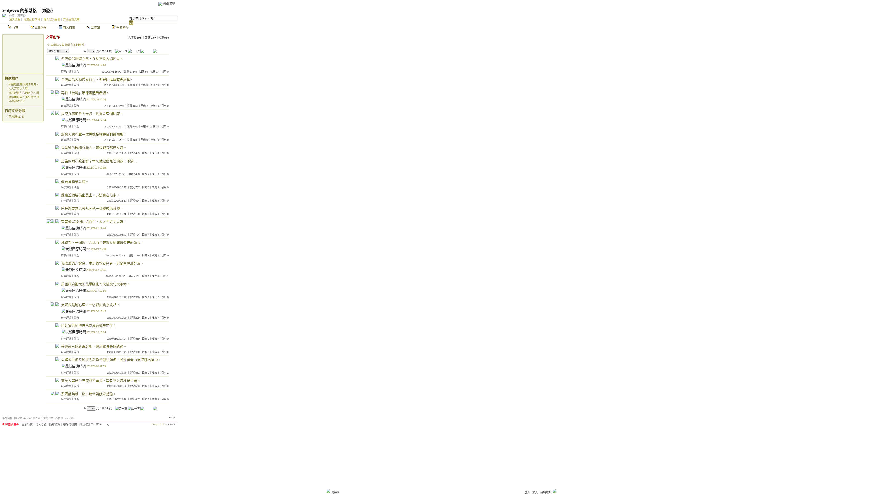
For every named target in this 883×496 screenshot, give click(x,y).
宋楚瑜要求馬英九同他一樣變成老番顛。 (92, 208)
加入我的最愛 (52, 19)
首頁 (15, 27)
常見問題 (40, 424)
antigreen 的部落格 (19, 10)
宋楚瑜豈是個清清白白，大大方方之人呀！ (94, 222)
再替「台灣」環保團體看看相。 (85, 93)
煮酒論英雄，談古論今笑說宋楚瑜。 (88, 394)
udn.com (170, 424)
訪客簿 (95, 27)
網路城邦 (169, 3)
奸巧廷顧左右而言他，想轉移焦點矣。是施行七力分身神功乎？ (24, 97)
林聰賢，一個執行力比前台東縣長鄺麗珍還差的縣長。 (102, 243)
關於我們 (27, 424)
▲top (172, 417)
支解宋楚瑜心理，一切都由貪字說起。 (90, 305)
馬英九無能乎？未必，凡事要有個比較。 (92, 114)
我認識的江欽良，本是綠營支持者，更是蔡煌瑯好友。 (102, 263)
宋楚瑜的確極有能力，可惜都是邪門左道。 (94, 148)
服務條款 (54, 424)
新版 (47, 10)
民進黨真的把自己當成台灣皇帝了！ (88, 326)
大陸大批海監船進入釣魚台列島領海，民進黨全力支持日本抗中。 (111, 360)
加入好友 (14, 19)
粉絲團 (335, 492)
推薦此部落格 (32, 19)
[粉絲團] (328, 491)
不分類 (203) (16, 116)
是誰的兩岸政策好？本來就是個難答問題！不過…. (99, 161)
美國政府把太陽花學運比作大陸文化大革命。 (95, 284)
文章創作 (40, 27)
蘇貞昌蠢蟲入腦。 (75, 182)
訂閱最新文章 (71, 19)
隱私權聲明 (86, 424)
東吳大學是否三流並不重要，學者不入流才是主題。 (100, 381)
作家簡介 (122, 27)
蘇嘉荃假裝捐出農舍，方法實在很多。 (90, 195)
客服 (99, 424)
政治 (76, 71)
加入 (535, 492)
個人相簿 (69, 27)
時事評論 (66, 71)
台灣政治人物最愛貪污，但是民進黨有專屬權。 (97, 80)
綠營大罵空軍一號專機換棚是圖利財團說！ (94, 134)
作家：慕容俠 (17, 15)
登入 (527, 492)
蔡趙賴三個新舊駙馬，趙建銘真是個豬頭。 (94, 346)
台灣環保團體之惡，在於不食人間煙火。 (92, 59)
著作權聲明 (70, 424)
